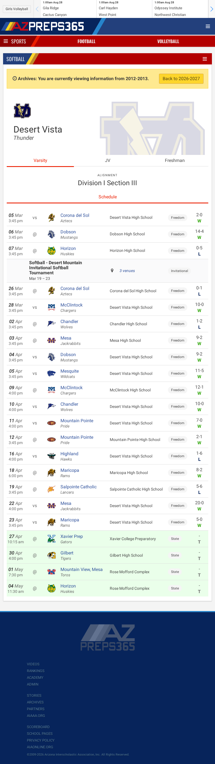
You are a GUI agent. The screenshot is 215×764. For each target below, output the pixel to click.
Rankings (36, 671)
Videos (33, 664)
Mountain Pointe (76, 423)
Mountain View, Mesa (81, 572)
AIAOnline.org (40, 747)
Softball (15, 58)
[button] (211, 9)
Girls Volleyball (17, 9)
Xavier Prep (71, 539)
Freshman (175, 160)
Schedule (108, 196)
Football (86, 41)
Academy (35, 677)
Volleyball (168, 41)
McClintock (71, 307)
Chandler (69, 324)
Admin (32, 684)
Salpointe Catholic (78, 489)
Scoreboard (38, 727)
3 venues (127, 270)
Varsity (40, 160)
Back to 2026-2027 (181, 78)
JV (107, 160)
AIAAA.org (36, 716)
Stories (34, 695)
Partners (36, 709)
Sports (18, 41)
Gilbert (66, 555)
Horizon (68, 251)
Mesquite (69, 373)
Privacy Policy (41, 740)
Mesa (70, 340)
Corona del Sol (74, 218)
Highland (69, 456)
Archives (35, 702)
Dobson (69, 234)
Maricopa (69, 473)
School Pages (40, 734)
